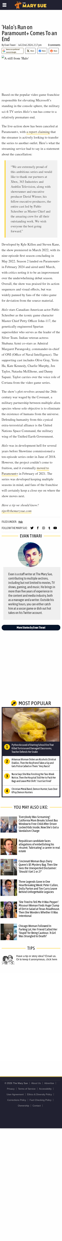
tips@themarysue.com (16, 511)
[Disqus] (31, 1017)
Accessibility (45, 1088)
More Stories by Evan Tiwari (31, 627)
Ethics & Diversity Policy (39, 1094)
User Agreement (15, 1094)
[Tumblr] (49, 529)
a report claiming (38, 131)
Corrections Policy (16, 1100)
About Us (36, 1083)
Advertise (49, 1083)
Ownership (23, 1105)
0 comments (54, 45)
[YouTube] (55, 529)
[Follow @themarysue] (32, 529)
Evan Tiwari (10, 44)
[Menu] (4, 5)
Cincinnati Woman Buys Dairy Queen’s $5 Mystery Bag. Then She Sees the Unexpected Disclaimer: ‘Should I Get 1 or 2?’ (38, 866)
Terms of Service (27, 1088)
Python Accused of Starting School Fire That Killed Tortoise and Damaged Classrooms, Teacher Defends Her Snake (33, 748)
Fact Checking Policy (40, 1100)
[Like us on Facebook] (38, 529)
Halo (20, 521)
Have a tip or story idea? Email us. (36, 956)
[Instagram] (43, 529)
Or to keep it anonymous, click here (36, 959)
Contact (37, 1105)
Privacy (11, 1088)
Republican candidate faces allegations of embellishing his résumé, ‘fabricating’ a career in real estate (39, 846)
